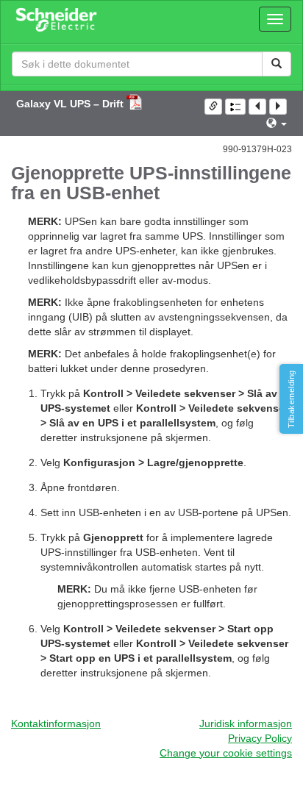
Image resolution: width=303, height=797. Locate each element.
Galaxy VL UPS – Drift (71, 104)
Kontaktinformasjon (56, 723)
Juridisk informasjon (245, 723)
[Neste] (278, 107)
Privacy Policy (260, 738)
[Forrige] (257, 107)
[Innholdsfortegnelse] (235, 107)
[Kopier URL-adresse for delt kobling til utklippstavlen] (213, 107)
